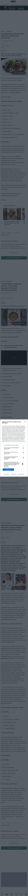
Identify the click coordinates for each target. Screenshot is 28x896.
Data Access (14, 474)
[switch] (23, 448)
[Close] (25, 422)
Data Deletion (6, 474)
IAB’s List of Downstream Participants (15, 441)
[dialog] (14, 448)
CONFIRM (8, 469)
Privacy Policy (21, 474)
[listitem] (14, 445)
